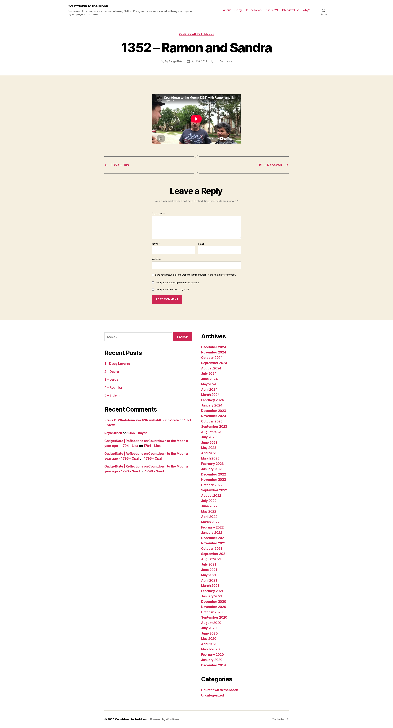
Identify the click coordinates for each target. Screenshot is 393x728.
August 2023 (211, 432)
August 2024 (211, 368)
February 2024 (212, 400)
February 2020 (212, 655)
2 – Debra (111, 372)
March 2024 (210, 395)
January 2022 (211, 533)
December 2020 (213, 602)
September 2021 (214, 554)
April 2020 (209, 644)
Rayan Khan (113, 433)
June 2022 (209, 506)
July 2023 (208, 437)
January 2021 (211, 596)
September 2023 (214, 426)
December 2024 (213, 347)
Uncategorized (212, 695)
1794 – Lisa (152, 446)
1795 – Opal (153, 458)
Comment (158, 213)
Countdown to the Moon (88, 6)
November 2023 (213, 416)
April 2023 (209, 453)
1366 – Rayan (137, 433)
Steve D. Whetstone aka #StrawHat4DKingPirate (141, 420)
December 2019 (213, 665)
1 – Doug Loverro (117, 364)
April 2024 (209, 389)
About (227, 10)
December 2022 (213, 474)
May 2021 (208, 575)
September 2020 (214, 617)
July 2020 (209, 628)
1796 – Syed (154, 471)
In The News (254, 10)
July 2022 (208, 501)
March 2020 (210, 649)
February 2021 (212, 591)
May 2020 (208, 639)
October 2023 (211, 421)
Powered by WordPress (164, 719)
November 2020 (213, 607)
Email (202, 244)
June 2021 (209, 570)
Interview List (290, 10)
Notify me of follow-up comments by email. (178, 282)
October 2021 (211, 548)
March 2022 (210, 522)
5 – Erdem (112, 395)
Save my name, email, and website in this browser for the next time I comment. (195, 274)
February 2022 (212, 527)
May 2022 (208, 511)
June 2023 (209, 442)
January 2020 (211, 660)
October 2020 (212, 612)
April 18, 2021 (199, 61)
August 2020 (211, 623)
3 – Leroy (111, 379)
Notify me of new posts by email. (173, 289)
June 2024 (209, 379)
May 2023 (208, 448)
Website (156, 259)
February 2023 (212, 464)
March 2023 (210, 458)
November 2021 (213, 543)
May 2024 (208, 384)
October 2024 (212, 358)
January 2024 (211, 405)
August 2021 (211, 559)
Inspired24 (271, 10)
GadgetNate (175, 61)
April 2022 (209, 517)
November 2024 (213, 352)
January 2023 (211, 469)
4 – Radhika (113, 387)
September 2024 (214, 363)
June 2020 (209, 633)
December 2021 (213, 538)
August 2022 (211, 495)
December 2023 (213, 411)
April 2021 (209, 580)
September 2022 (214, 490)
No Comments (224, 61)
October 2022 (211, 485)
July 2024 (209, 373)
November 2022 (213, 479)
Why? (306, 10)
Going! (238, 10)
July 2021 (208, 564)
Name (156, 244)
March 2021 (210, 586)
